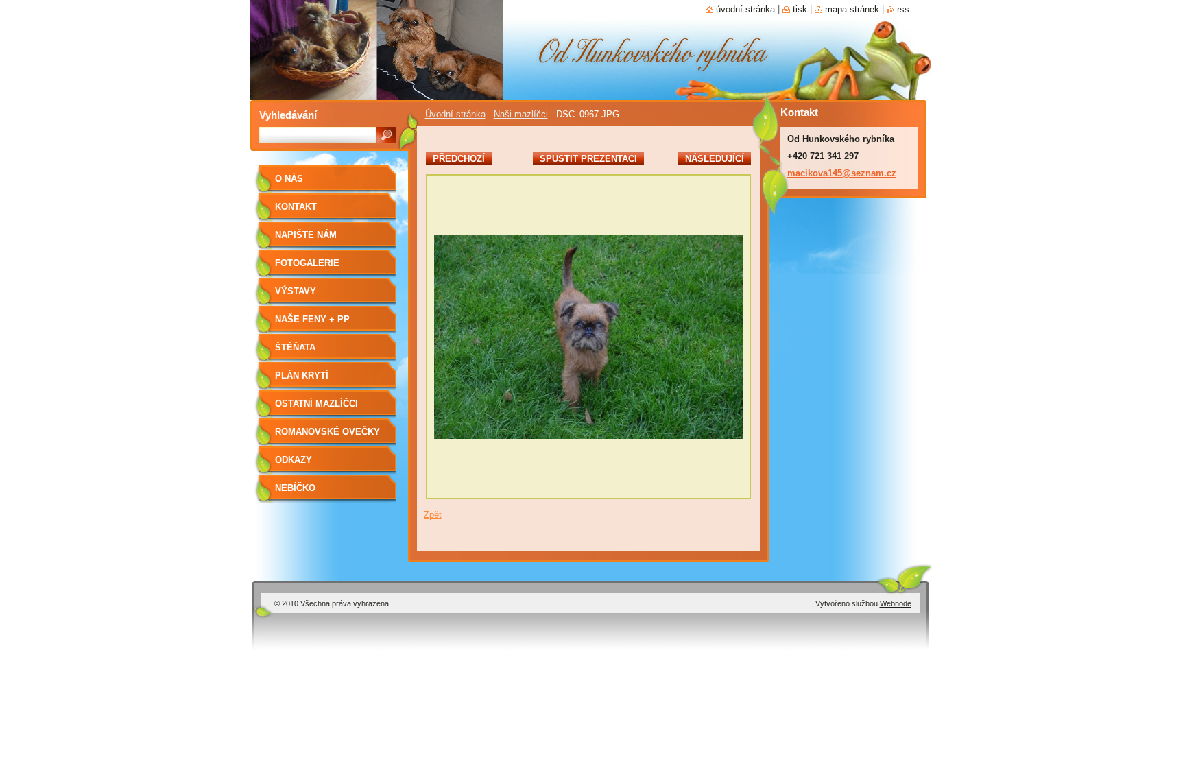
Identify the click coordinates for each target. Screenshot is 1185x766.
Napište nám (306, 235)
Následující (714, 159)
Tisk (800, 9)
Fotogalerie (307, 263)
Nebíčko (295, 488)
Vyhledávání (288, 115)
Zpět (433, 515)
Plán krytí (301, 375)
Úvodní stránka (455, 114)
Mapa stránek (852, 9)
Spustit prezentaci (588, 159)
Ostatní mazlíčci (316, 403)
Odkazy (293, 460)
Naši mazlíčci (521, 114)
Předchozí (459, 159)
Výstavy (295, 291)
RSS (903, 9)
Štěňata (295, 347)
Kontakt (296, 207)
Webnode (895, 603)
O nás (289, 178)
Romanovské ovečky (327, 432)
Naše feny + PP (312, 319)
